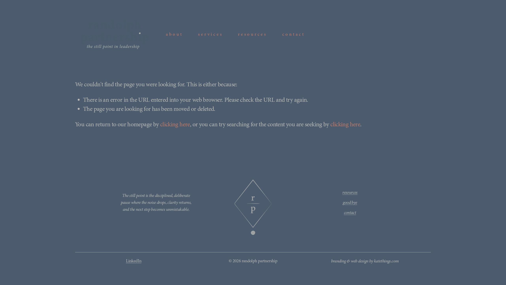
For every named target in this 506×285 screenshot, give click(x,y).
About (174, 34)
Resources (252, 34)
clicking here (175, 124)
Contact (293, 34)
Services (210, 34)
